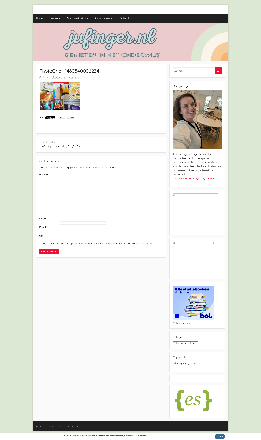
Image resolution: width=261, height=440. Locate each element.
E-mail (43, 227)
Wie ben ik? (125, 18)
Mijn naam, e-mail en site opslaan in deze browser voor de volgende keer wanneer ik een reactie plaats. (98, 243)
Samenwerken (102, 18)
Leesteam (54, 18)
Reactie (44, 174)
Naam (43, 218)
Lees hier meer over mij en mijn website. (194, 178)
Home (39, 18)
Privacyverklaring (76, 18)
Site (41, 235)
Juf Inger (75, 77)
